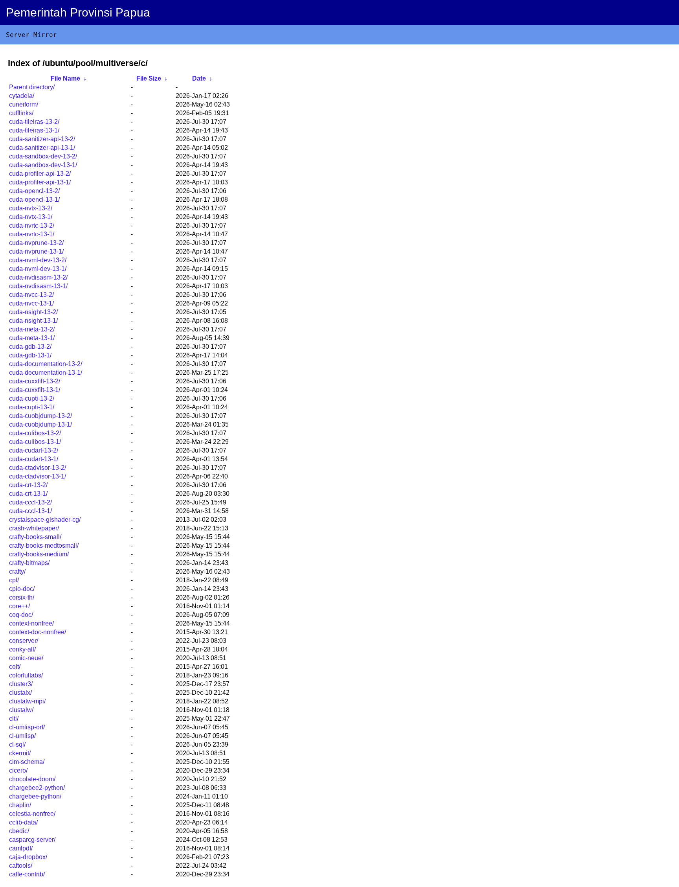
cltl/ (13, 718)
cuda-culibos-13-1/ (35, 441)
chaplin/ (20, 805)
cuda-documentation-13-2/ (45, 364)
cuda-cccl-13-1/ (30, 511)
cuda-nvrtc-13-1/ (31, 234)
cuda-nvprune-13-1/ (36, 251)
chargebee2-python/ (37, 787)
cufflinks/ (21, 113)
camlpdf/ (21, 848)
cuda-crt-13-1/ (28, 493)
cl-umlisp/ (22, 735)
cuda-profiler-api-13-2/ (40, 173)
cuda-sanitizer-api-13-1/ (42, 147)
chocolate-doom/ (32, 779)
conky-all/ (22, 649)
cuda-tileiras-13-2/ (34, 121)
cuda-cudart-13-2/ (33, 450)
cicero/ (18, 770)
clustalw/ (21, 710)
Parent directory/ (32, 87)
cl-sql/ (17, 744)
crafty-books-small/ (35, 537)
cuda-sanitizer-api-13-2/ (42, 139)
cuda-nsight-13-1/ (33, 320)
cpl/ (14, 580)
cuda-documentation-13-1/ (45, 372)
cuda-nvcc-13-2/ (31, 294)
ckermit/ (20, 753)
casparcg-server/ (32, 839)
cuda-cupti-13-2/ (31, 398)
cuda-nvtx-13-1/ (30, 216)
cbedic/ (19, 831)
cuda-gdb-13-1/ (30, 355)
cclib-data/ (23, 822)
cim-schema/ (26, 761)
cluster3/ (21, 684)
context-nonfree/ (31, 623)
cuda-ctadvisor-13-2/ (37, 467)
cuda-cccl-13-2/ (30, 502)
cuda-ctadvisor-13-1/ (37, 476)
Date (199, 78)
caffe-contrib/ (27, 874)
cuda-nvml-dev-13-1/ (37, 268)
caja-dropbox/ (28, 857)
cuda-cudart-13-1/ (33, 459)
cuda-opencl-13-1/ (34, 199)
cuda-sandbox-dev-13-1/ (43, 165)
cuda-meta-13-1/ (32, 338)
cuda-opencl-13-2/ (34, 191)
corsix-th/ (21, 597)
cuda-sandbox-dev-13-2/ (43, 156)
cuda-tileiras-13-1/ (34, 130)
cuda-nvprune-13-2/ (36, 242)
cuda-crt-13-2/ (28, 485)
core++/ (19, 606)
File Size (148, 78)
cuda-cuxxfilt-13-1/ (34, 389)
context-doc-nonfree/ (37, 632)
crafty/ (17, 571)
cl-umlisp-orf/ (27, 727)
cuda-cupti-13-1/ (31, 407)
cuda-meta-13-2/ (32, 329)
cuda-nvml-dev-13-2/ (37, 260)
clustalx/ (20, 692)
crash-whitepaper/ (34, 528)
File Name (65, 78)
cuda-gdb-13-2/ (30, 346)
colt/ (14, 666)
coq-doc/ (21, 614)
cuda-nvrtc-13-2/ (31, 225)
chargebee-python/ (35, 796)
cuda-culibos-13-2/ (35, 433)
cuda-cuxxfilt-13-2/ (34, 381)
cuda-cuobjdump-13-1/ (40, 424)
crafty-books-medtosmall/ (44, 545)
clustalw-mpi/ (27, 701)
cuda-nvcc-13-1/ (31, 303)
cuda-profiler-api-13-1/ (40, 182)
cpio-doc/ (22, 588)
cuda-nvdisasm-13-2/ (38, 277)
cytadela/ (21, 95)
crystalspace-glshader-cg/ (45, 519)
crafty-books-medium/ (39, 554)
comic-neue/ (26, 658)
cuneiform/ (23, 104)
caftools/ (20, 865)
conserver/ (23, 640)
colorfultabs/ (26, 675)
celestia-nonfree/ (32, 813)
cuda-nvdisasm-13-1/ (38, 286)
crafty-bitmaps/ (29, 562)
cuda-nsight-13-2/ (33, 312)
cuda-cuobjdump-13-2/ (40, 415)
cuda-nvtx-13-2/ (30, 208)
